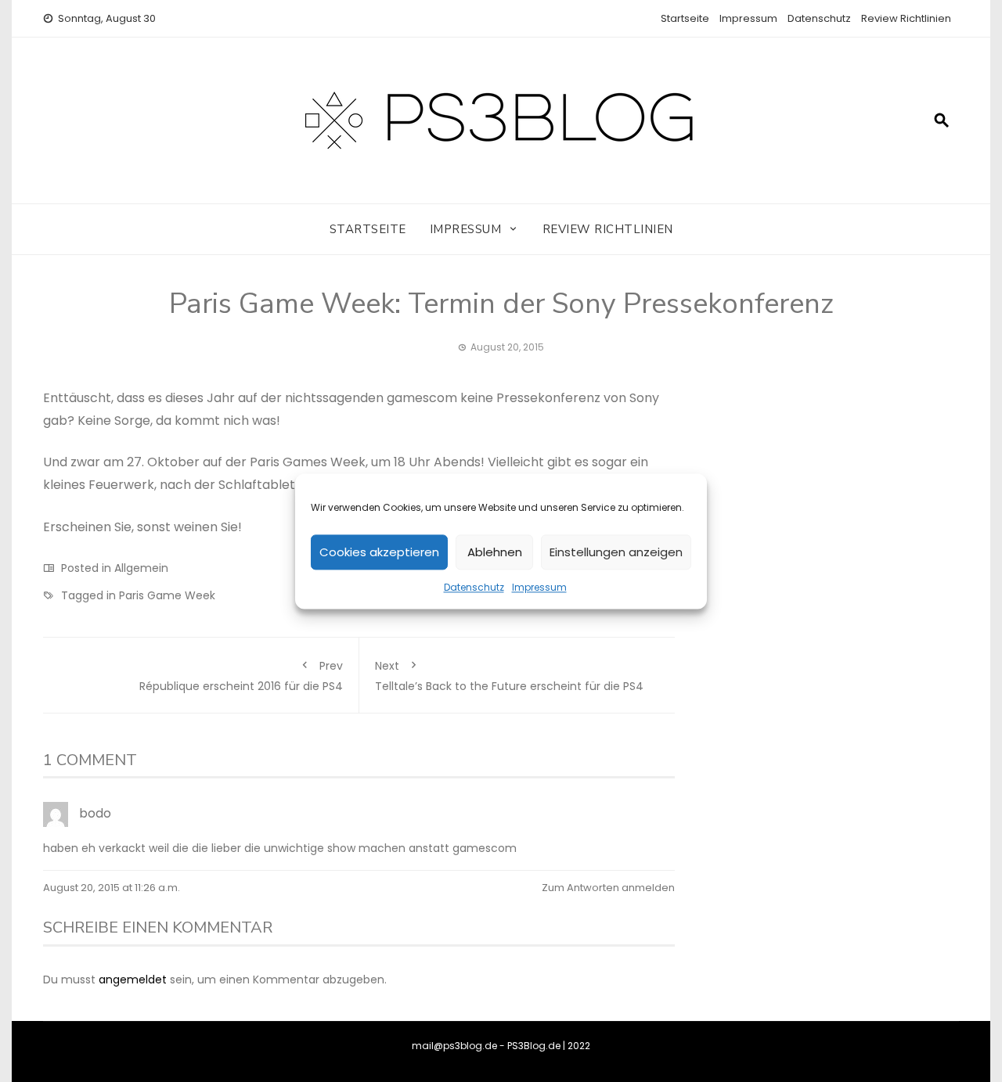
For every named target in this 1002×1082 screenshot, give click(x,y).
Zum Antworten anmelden (608, 887)
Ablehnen (494, 551)
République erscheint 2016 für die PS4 (241, 676)
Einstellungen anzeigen (616, 551)
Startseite (685, 18)
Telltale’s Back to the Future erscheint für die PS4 (509, 676)
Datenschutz (474, 587)
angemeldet (133, 979)
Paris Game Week (167, 595)
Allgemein (141, 568)
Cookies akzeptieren (379, 551)
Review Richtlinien (906, 18)
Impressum (539, 587)
